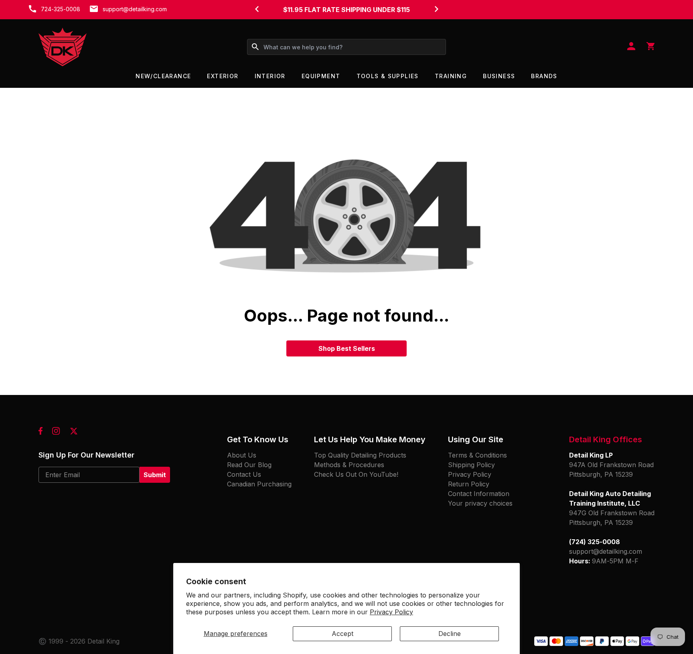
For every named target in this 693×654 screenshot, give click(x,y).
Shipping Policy (471, 465)
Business (499, 76)
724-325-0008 (60, 9)
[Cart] (650, 47)
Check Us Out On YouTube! (356, 474)
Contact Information (478, 494)
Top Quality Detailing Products (360, 455)
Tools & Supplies (388, 76)
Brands (544, 76)
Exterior (222, 76)
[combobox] (346, 47)
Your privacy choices (480, 503)
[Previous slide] (256, 8)
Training (451, 76)
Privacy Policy (391, 612)
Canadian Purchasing (259, 484)
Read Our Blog (249, 465)
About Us (241, 455)
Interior (270, 76)
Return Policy (468, 484)
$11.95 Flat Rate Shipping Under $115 (346, 10)
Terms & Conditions (477, 455)
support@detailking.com (135, 9)
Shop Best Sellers (346, 348)
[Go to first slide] (436, 8)
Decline (449, 634)
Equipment (321, 76)
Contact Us (244, 474)
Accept (342, 634)
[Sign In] (631, 47)
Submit (155, 475)
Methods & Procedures (349, 465)
